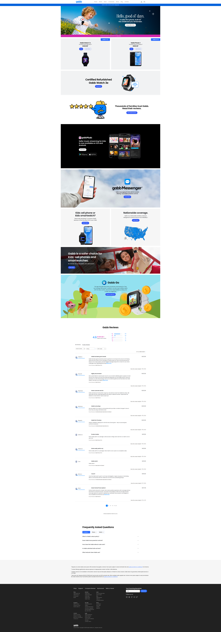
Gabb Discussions (88, 604)
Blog (122, 1)
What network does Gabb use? (91, 552)
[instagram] (127, 597)
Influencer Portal (77, 605)
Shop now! (118, 35)
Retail (75, 597)
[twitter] (137, 597)
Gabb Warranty (88, 616)
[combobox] (91, 349)
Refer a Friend (110, 588)
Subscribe (143, 591)
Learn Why (71, 267)
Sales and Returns (88, 614)
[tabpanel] (110, 432)
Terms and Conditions (89, 618)
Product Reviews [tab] (86, 344)
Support (80, 588)
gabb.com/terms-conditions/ (136, 567)
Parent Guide (99, 594)
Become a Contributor (78, 617)
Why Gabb (98, 605)
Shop (75, 588)
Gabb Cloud (87, 598)
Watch (100, 1)
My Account (100, 588)
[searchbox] (79, 349)
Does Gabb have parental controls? (92, 540)
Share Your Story (77, 614)
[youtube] (134, 597)
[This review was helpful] (142, 369)
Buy (81, 49)
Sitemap (86, 620)
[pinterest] (129, 597)
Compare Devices (90, 588)
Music (105, 1)
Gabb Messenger (88, 594)
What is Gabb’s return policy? (90, 536)
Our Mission (98, 604)
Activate (127, 1)
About (117, 1)
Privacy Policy (87, 617)
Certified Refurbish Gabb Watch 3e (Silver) (103, 411)
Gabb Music (87, 593)
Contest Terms (88, 621)
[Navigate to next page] (116, 506)
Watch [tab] (100, 532)
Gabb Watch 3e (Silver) (99, 465)
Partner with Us (77, 606)
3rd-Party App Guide (100, 593)
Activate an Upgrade (89, 608)
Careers (98, 606)
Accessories (111, 1)
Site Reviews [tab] (78, 344)
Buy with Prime (88, 610)
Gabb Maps (87, 596)
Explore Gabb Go (111, 294)
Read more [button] (108, 363)
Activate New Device (89, 606)
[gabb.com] (79, 2)
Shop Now (98, 86)
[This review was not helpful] (144, 369)
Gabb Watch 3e (77, 593)
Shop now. (117, 4)
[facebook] (132, 597)
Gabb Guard (87, 597)
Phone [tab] (93, 532)
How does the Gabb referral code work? (93, 544)
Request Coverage (77, 616)
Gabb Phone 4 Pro (98, 365)
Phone (95, 1)
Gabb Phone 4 (98, 382)
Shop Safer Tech (130, 25)
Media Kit (98, 608)
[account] (141, 2)
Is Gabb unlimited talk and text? (91, 548)
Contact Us (76, 618)
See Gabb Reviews (131, 112)
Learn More (87, 49)
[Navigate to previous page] (105, 506)
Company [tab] (85, 532)
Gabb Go (98, 598)
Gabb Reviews (99, 597)
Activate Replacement (89, 609)
